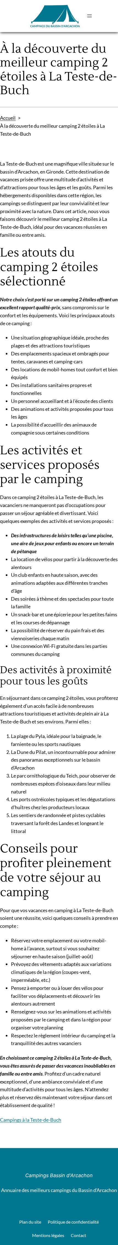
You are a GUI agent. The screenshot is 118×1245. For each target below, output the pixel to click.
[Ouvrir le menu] (89, 16)
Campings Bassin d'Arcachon (59, 1175)
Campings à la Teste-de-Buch (30, 1120)
